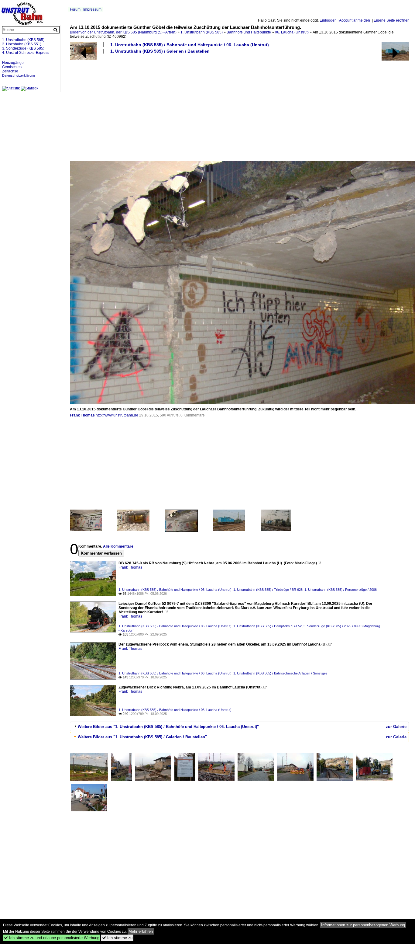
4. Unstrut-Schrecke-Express (25, 53)
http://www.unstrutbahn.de (117, 415)
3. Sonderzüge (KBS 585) (23, 48)
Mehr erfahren (141, 931)
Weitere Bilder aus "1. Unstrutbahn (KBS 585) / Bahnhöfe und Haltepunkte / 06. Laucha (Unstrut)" (168, 726)
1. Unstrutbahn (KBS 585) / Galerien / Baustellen (160, 51)
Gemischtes (12, 67)
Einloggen (328, 20)
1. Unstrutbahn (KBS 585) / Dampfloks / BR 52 (267, 626)
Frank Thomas (82, 415)
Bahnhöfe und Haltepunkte (249, 32)
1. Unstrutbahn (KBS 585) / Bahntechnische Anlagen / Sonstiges (280, 673)
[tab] (239, 726)
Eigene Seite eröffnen (392, 20)
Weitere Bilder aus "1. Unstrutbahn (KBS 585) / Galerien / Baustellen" (142, 737)
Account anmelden (354, 20)
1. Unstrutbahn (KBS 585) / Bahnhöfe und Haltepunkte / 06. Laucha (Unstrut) (189, 44)
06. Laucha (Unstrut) (292, 32)
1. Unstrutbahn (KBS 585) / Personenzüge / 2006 (340, 589)
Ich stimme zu (117, 937)
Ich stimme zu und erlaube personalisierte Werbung (51, 937)
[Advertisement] (239, 107)
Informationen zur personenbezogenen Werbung (363, 925)
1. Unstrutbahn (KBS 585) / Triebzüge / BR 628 (268, 589)
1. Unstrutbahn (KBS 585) (201, 32)
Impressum (92, 9)
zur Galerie (396, 726)
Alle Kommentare (118, 546)
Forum (75, 9)
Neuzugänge (13, 63)
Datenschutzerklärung (18, 75)
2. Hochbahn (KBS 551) (21, 44)
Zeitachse (10, 71)
